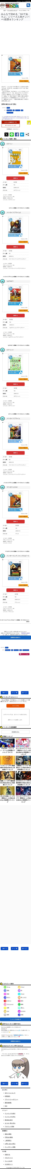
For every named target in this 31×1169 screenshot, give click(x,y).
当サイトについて (10, 1093)
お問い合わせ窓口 (10, 1143)
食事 (8, 1007)
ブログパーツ (9, 1158)
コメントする (15, 705)
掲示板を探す (9, 1120)
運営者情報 (8, 1102)
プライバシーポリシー (11, 1099)
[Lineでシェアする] (12, 134)
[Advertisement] (15, 38)
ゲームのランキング (12, 10)
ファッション (10, 1004)
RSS (6, 1106)
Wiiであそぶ (9, 110)
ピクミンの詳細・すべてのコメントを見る (19, 208)
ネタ (8, 1011)
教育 (8, 1014)
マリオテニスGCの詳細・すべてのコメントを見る (17, 551)
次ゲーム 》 (25, 692)
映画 (8, 994)
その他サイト (9, 1164)
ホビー (8, 997)
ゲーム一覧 (14, 692)
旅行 (22, 1000)
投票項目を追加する (15, 1041)
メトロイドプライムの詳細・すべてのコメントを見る (16, 482)
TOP (4, 10)
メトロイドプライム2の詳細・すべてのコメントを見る (16, 276)
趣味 (22, 1004)
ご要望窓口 (8, 1140)
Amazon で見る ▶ (24, 81)
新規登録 (21, 1053)
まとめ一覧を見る (10, 1123)
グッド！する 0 (25, 654)
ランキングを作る (10, 1116)
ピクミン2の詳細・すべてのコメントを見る (18, 414)
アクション (18, 110)
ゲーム (8, 107)
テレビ (22, 994)
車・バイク (23, 997)
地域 (22, 1014)
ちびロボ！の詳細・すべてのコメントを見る (18, 345)
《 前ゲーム (4, 692)
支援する (7, 1154)
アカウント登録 (9, 1126)
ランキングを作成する (15, 1019)
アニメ (22, 987)
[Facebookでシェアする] (17, 134)
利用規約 (7, 1096)
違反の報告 (8, 1134)
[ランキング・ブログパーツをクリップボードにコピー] (27, 134)
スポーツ (9, 1000)
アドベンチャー (10, 112)
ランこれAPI (8, 1161)
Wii (13, 110)
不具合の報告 (9, 1137)
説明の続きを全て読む (9, 104)
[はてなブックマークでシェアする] (22, 134)
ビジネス (23, 1011)
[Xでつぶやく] (6, 134)
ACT (22, 110)
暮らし (22, 1007)
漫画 (8, 990)
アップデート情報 (10, 1147)
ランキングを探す (10, 1113)
